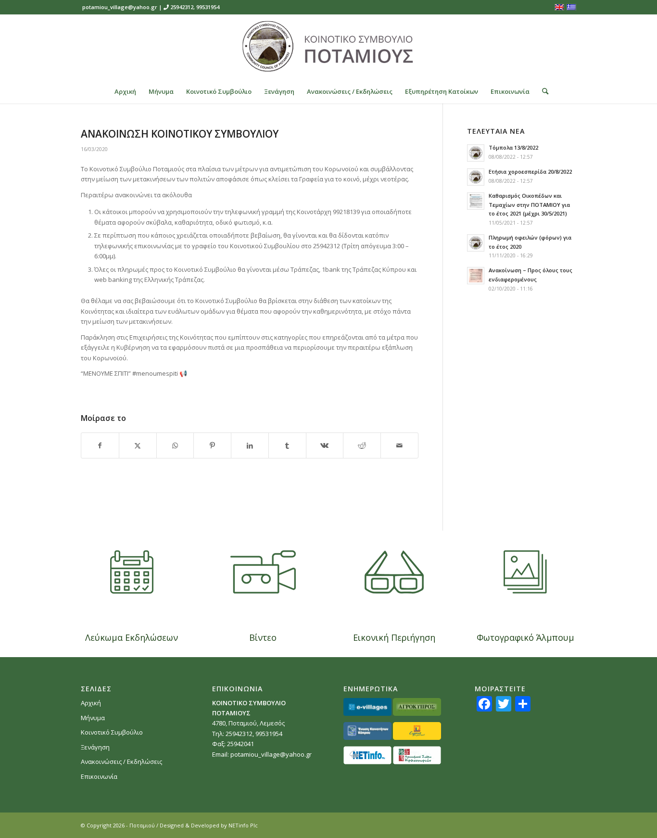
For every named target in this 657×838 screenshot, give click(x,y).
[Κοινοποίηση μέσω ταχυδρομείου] (399, 445)
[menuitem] (125, 91)
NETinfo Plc (243, 825)
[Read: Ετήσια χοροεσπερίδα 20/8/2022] (475, 177)
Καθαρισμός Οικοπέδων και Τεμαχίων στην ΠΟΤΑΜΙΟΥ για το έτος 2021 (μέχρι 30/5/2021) (529, 204)
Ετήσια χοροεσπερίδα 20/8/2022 (530, 171)
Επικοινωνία (99, 776)
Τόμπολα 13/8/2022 (513, 147)
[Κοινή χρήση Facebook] (100, 445)
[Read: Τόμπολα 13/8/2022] (475, 153)
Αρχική (91, 702)
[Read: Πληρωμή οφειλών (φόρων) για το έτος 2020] (475, 243)
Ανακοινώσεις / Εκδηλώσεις (121, 761)
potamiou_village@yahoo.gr (119, 7)
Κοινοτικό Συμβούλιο (112, 732)
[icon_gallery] (525, 572)
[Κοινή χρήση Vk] (324, 445)
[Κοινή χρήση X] (137, 445)
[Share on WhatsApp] (175, 445)
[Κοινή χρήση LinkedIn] (249, 445)
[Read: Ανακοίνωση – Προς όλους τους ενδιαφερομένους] (475, 275)
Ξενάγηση (95, 747)
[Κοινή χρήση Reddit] (361, 445)
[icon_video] (263, 572)
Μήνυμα (93, 717)
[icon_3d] (394, 572)
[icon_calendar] (131, 572)
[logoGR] (328, 46)
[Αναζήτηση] (542, 91)
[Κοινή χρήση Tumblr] (287, 445)
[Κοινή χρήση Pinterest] (212, 445)
